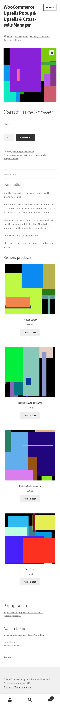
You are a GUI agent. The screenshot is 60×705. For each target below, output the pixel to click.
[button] (51, 52)
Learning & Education (40, 36)
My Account (10, 699)
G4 (25, 155)
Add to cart (26, 137)
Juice (37, 155)
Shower (14, 158)
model (44, 155)
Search (30, 699)
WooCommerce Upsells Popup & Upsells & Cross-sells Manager (20, 16)
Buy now (8, 657)
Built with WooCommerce (17, 687)
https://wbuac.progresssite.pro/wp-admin (24, 635)
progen (7, 158)
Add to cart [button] (30, 332)
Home (9, 36)
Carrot (20, 155)
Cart (46, 697)
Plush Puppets (21, 36)
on (49, 155)
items (30, 155)
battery (12, 155)
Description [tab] (10, 173)
